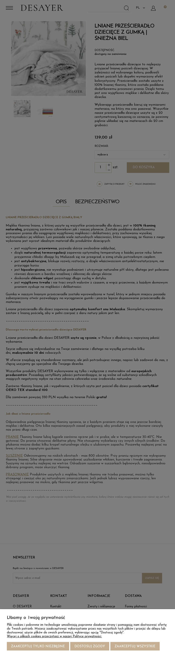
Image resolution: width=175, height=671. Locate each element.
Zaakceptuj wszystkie (135, 646)
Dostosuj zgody (89, 646)
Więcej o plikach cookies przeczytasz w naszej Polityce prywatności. (54, 636)
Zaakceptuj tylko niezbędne (38, 646)
